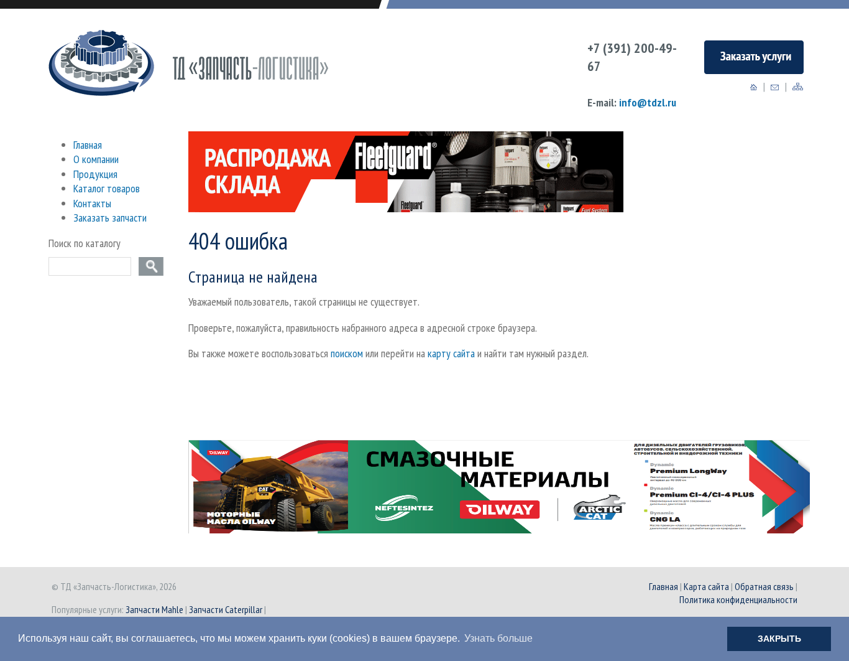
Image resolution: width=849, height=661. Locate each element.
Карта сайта (706, 586)
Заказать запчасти (110, 217)
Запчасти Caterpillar (225, 609)
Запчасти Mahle (154, 609)
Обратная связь (764, 586)
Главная (87, 145)
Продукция (95, 174)
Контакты (92, 203)
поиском (347, 353)
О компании (96, 159)
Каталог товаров (106, 188)
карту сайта (451, 353)
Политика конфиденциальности (738, 599)
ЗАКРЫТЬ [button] (779, 639)
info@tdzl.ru (647, 102)
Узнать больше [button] (498, 638)
